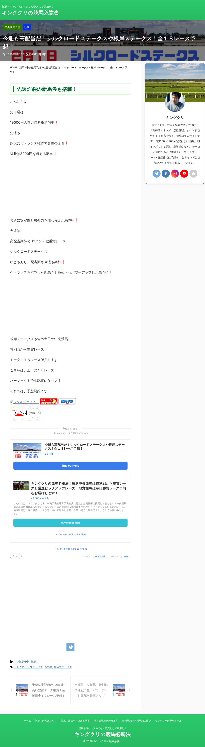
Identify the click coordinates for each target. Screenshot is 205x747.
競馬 (33, 661)
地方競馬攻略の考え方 (106, 720)
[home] (193, 174)
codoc (126, 556)
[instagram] (175, 174)
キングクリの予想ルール (168, 720)
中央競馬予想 (21, 661)
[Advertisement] (70, 189)
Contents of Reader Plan (72, 534)
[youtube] (184, 174)
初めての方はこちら (46, 720)
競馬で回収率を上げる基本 (75, 720)
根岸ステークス (63, 667)
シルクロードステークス (28, 667)
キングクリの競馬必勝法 (30, 13)
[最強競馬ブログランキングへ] (25, 402)
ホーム (27, 720)
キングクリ (100, 556)
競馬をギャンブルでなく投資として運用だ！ (102, 728)
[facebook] (166, 174)
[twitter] (70, 647)
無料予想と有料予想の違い (136, 720)
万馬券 (48, 667)
